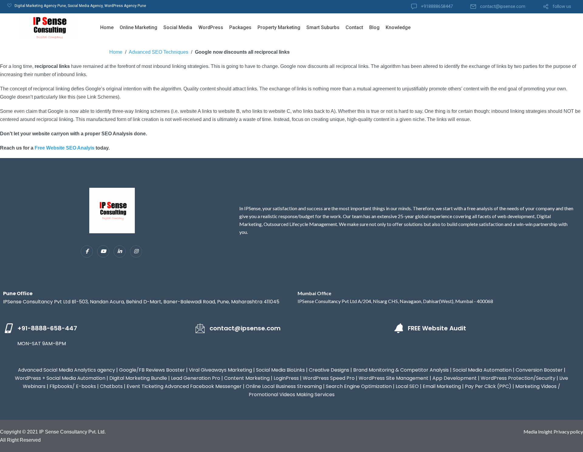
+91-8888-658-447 (47, 328)
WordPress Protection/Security (518, 378)
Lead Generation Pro (195, 378)
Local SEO (407, 386)
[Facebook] (87, 251)
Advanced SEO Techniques (158, 52)
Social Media (177, 27)
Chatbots (111, 386)
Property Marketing (278, 27)
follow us (562, 6)
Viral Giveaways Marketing (220, 369)
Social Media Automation (482, 369)
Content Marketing (247, 378)
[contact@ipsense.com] (200, 328)
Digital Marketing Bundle (138, 378)
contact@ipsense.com (502, 6)
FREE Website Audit (437, 328)
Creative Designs (329, 369)
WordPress (210, 27)
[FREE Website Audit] (398, 328)
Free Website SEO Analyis (64, 147)
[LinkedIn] (120, 251)
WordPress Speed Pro (329, 378)
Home (107, 27)
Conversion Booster (539, 369)
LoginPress (286, 378)
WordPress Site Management (393, 378)
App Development (454, 378)
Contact (354, 27)
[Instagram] (136, 251)
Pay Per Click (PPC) (488, 386)
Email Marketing (442, 386)
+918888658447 (437, 6)
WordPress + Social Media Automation (60, 378)
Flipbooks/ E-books (72, 386)
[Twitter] (103, 251)
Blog (374, 27)
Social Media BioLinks (280, 369)
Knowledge (398, 27)
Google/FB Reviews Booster (152, 369)
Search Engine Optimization (359, 386)
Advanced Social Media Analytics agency (66, 369)
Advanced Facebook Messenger (203, 386)
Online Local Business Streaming (284, 386)
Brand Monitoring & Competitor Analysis (401, 369)
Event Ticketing (145, 386)
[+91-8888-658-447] (8, 328)
